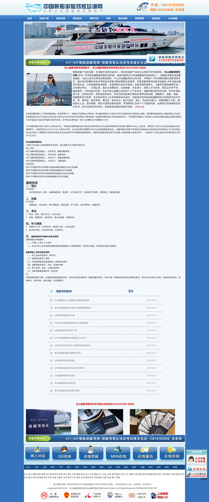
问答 (108, 18)
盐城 (177, 474)
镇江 (30, 474)
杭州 (102, 467)
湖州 (39, 474)
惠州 (96, 474)
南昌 (100, 477)
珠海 (175, 467)
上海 (44, 467)
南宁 (92, 477)
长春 (109, 477)
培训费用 (139, 18)
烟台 (167, 467)
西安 (78, 477)
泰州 (61, 474)
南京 (126, 467)
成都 (131, 474)
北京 (28, 467)
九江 (127, 474)
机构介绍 (44, 18)
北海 (74, 474)
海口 (70, 474)
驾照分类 (94, 18)
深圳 (53, 467)
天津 (118, 467)
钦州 (155, 474)
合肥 (136, 474)
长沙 (74, 477)
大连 (110, 467)
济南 (54, 477)
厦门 (69, 467)
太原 (65, 477)
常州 (151, 467)
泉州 (114, 474)
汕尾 (164, 474)
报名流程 (122, 18)
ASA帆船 (172, 18)
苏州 (134, 467)
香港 (118, 477)
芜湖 (140, 474)
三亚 (36, 467)
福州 (93, 467)
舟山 (87, 474)
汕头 (105, 474)
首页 (29, 18)
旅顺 (41, 477)
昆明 (87, 477)
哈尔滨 (36, 477)
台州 (92, 474)
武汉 (122, 474)
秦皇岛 (55, 474)
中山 (26, 474)
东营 (26, 477)
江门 (100, 474)
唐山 (30, 477)
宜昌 (46, 477)
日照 (182, 474)
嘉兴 (83, 474)
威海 (78, 474)
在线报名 (156, 18)
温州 (159, 467)
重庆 (118, 474)
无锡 (142, 467)
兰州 (83, 477)
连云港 (49, 474)
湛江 (65, 474)
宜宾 (50, 477)
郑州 (70, 477)
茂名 (144, 474)
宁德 (173, 474)
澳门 (114, 477)
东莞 (109, 474)
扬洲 (44, 474)
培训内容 (60, 18)
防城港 (150, 474)
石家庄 (60, 477)
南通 (35, 474)
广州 (61, 467)
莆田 (168, 474)
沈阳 (105, 477)
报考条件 (77, 18)
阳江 (160, 474)
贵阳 (96, 477)
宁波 (85, 467)
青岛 (77, 467)
